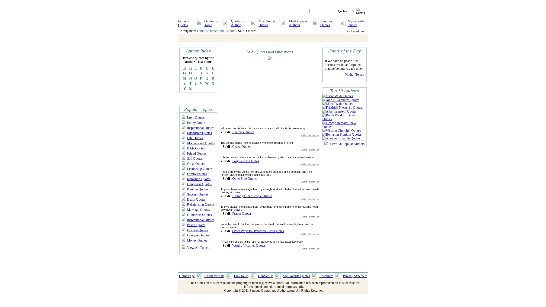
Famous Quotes (183, 23)
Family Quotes (197, 174)
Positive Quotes (197, 189)
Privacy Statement (355, 276)
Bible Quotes (196, 148)
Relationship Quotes (200, 204)
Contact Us (265, 276)
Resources (326, 276)
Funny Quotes (196, 123)
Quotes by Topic (211, 23)
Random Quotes (326, 23)
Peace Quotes (196, 225)
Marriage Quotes (198, 209)
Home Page (187, 276)
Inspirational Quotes (200, 128)
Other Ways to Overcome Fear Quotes (258, 231)
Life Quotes (195, 138)
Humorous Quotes (199, 215)
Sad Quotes (195, 158)
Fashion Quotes (197, 230)
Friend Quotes (196, 153)
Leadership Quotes (199, 169)
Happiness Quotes (199, 184)
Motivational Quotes (201, 143)
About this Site (214, 276)
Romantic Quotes (199, 179)
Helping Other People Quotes (252, 196)
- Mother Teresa (353, 74)
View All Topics (198, 247)
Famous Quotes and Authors (216, 31)
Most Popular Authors (298, 23)
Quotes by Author (238, 23)
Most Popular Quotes (267, 23)
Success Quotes (197, 194)
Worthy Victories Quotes (249, 245)
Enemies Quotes (243, 132)
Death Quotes (196, 199)
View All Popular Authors (347, 144)
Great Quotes (196, 163)
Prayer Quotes (241, 213)
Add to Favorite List (310, 135)
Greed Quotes (241, 146)
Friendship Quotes (199, 133)
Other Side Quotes (244, 178)
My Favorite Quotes (356, 23)
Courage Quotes (198, 235)
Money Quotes (197, 240)
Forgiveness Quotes (245, 161)
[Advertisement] (256, 93)
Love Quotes (196, 117)
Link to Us (241, 276)
